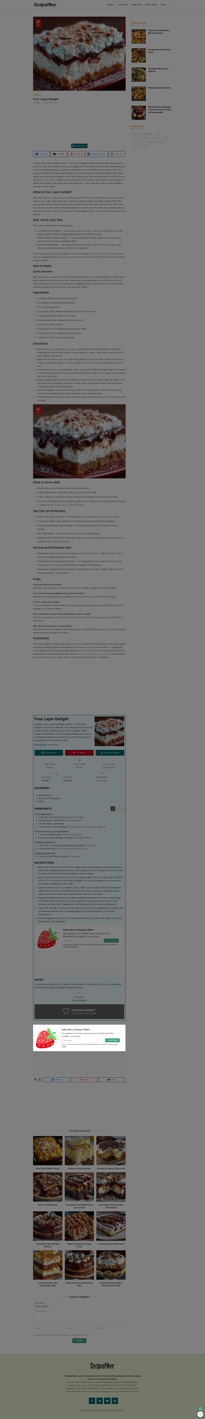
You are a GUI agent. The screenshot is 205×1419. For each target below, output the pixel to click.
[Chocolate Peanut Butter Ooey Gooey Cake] (79, 1187)
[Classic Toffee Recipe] (47, 1187)
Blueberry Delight (48, 180)
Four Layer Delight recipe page (103, 253)
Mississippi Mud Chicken (159, 88)
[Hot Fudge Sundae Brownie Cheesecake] (111, 1187)
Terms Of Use (136, 5)
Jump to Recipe (81, 146)
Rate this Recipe (111, 752)
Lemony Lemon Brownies (79, 1169)
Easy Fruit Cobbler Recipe (48, 1169)
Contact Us (123, 5)
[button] (36, 744)
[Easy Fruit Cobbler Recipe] (47, 1150)
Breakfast (148, 134)
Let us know (77, 1013)
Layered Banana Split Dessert (111, 1244)
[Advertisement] (79, 123)
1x (113, 809)
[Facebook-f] (92, 1401)
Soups (146, 146)
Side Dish (136, 146)
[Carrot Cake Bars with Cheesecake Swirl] (47, 1265)
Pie (142, 142)
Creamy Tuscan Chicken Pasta (159, 51)
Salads (159, 142)
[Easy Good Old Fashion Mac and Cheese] (139, 36)
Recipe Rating (39, 1303)
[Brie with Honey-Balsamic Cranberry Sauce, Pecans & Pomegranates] (139, 113)
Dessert (155, 138)
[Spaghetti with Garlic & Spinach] (139, 74)
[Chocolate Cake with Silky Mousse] (47, 1226)
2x (117, 809)
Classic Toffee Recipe (47, 1205)
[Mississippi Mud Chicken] (139, 94)
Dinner (165, 138)
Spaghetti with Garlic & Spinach (158, 70)
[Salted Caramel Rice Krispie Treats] (79, 1226)
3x (122, 809)
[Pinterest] (115, 1401)
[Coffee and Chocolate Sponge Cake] (79, 1265)
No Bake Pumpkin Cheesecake (111, 1169)
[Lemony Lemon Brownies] (79, 1150)
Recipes (110, 5)
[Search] (171, 5)
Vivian (37, 103)
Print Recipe (50, 752)
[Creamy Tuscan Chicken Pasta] (139, 55)
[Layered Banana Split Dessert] (111, 1226)
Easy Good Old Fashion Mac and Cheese (159, 31)
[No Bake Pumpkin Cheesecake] (111, 1150)
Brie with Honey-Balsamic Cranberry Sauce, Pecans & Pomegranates (159, 109)
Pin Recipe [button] (81, 752)
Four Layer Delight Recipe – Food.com (95, 654)
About (163, 5)
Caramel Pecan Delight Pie (65, 505)
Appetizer (136, 134)
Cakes (158, 134)
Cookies (146, 138)
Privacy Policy (151, 5)
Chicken (136, 138)
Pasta (135, 142)
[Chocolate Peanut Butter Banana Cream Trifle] (111, 1265)
